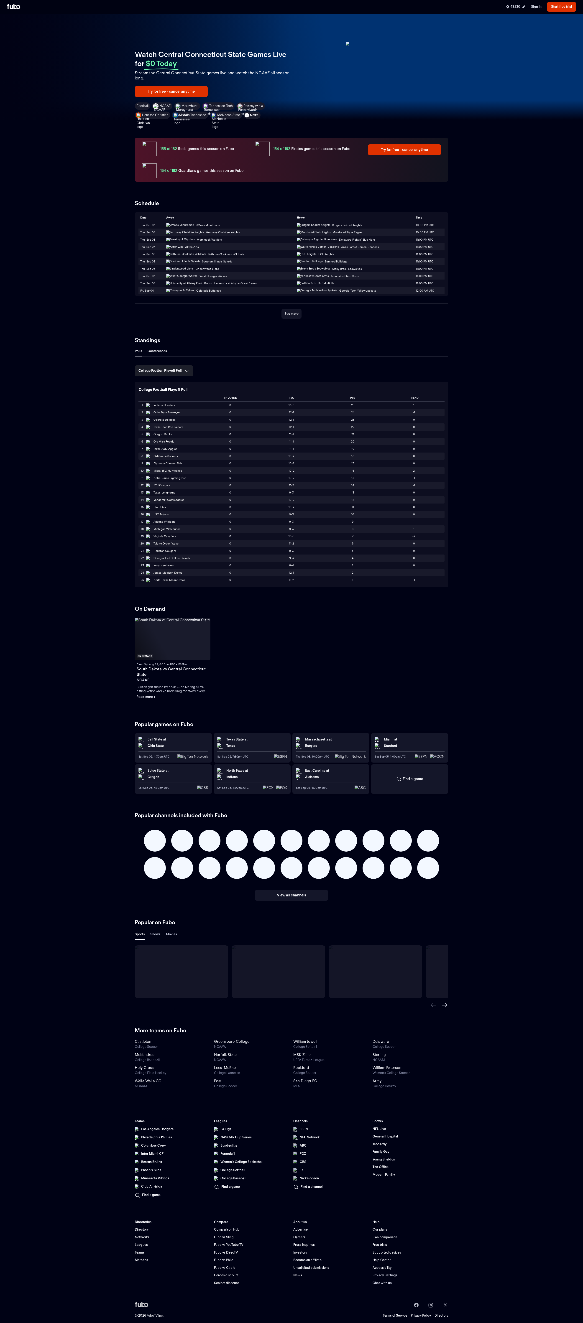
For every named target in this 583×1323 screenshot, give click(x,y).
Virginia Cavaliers (164, 536)
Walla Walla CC (148, 1081)
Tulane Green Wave (166, 543)
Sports (140, 934)
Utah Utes (159, 507)
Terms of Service (395, 1315)
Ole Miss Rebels (163, 441)
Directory (441, 1315)
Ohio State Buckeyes (166, 412)
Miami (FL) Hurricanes (167, 470)
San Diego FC (305, 1081)
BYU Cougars (161, 485)
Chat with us (382, 1283)
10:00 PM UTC (425, 225)
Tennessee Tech (221, 106)
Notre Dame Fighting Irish (169, 478)
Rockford (301, 1068)
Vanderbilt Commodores (168, 499)
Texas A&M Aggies (165, 448)
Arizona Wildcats (164, 521)
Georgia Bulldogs (164, 419)
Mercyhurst (190, 106)
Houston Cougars (164, 550)
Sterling (379, 1055)
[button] (433, 1005)
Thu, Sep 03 (147, 225)
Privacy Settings (385, 1275)
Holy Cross (144, 1068)
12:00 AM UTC (425, 290)
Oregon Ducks (162, 434)
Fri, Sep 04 (147, 290)
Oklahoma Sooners (165, 456)
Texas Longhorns (164, 492)
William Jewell (305, 1041)
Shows (155, 934)
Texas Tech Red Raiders (168, 427)
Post (218, 1081)
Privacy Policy (421, 1315)
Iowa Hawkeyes (163, 565)
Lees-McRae (225, 1068)
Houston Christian (155, 115)
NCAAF (165, 106)
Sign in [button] (536, 6)
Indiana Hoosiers (164, 405)
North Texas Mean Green (169, 580)
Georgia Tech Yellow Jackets (171, 558)
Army (377, 1081)
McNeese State (228, 115)
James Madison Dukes (167, 572)
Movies (171, 934)
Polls (138, 351)
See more (291, 313)
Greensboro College (231, 1041)
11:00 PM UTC (424, 247)
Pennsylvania (253, 106)
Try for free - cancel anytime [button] (171, 91)
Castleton (143, 1041)
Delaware (381, 1041)
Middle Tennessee (192, 115)
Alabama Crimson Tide (167, 463)
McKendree (144, 1055)
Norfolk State (225, 1055)
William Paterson (387, 1068)
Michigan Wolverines (166, 529)
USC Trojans (161, 514)
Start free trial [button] (561, 6)
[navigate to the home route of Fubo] (13, 7)
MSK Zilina (302, 1055)
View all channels (291, 895)
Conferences (157, 351)
